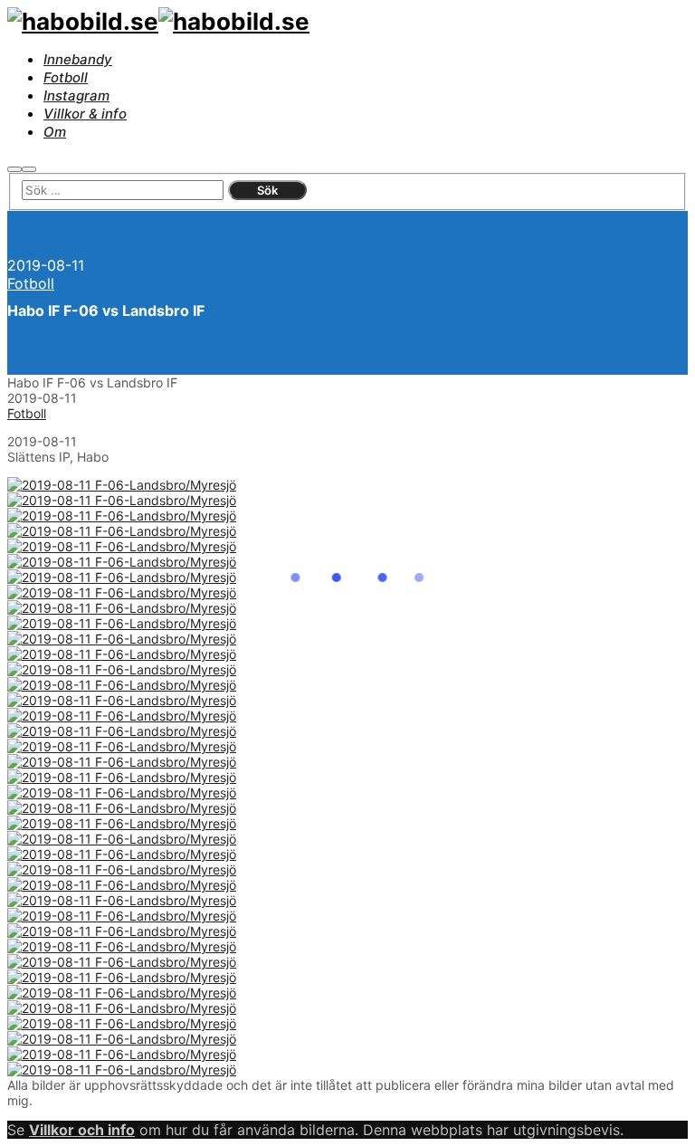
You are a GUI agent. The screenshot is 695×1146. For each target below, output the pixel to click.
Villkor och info (82, 1130)
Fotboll (30, 283)
